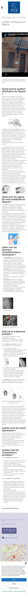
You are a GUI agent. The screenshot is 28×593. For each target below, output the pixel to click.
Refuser (14, 584)
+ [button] (3, 546)
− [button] (3, 548)
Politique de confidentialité (7, 591)
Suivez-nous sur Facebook (11, 537)
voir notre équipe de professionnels (10, 508)
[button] (26, 563)
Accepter (14, 579)
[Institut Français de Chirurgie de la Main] (14, 7)
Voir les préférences (14, 588)
